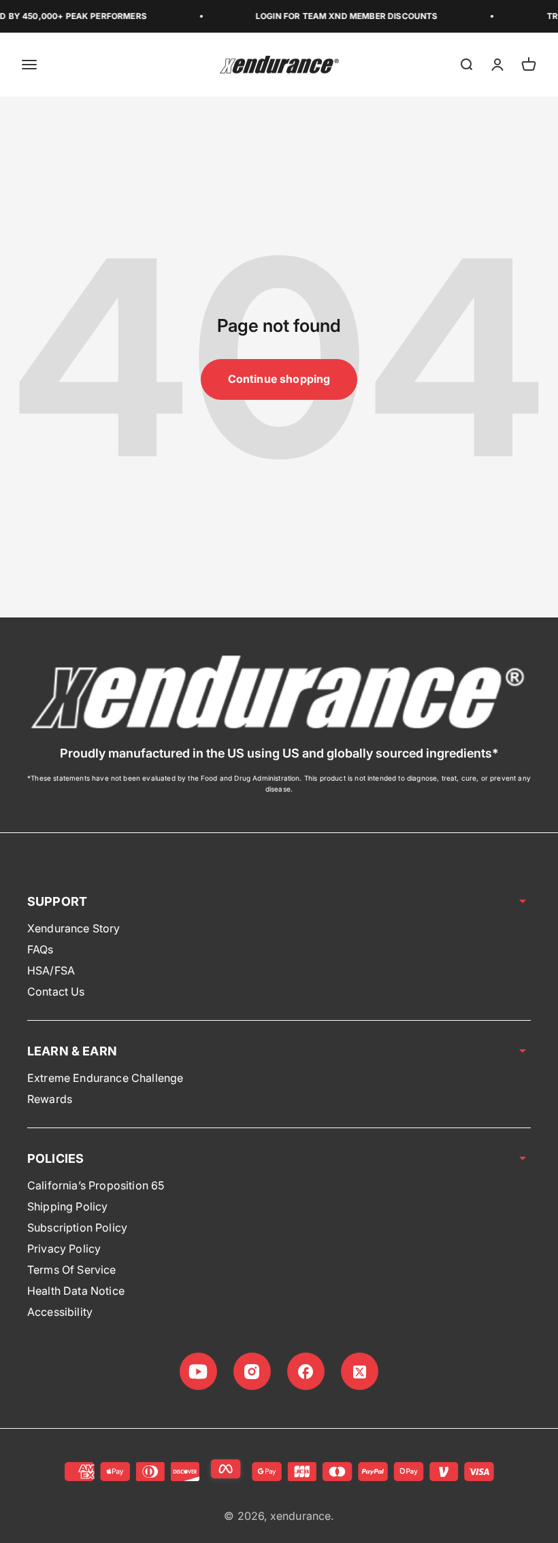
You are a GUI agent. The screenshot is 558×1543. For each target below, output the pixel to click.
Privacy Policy (64, 1248)
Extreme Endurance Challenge (105, 1078)
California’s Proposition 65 (95, 1185)
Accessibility (60, 1312)
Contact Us (56, 991)
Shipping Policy (67, 1206)
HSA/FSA (51, 970)
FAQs (40, 949)
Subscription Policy (77, 1227)
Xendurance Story (73, 928)
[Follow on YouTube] (198, 1371)
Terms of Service (71, 1269)
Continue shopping (279, 379)
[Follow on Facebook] (306, 1371)
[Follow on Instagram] (252, 1371)
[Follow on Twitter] (359, 1371)
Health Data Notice (76, 1291)
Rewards (49, 1099)
